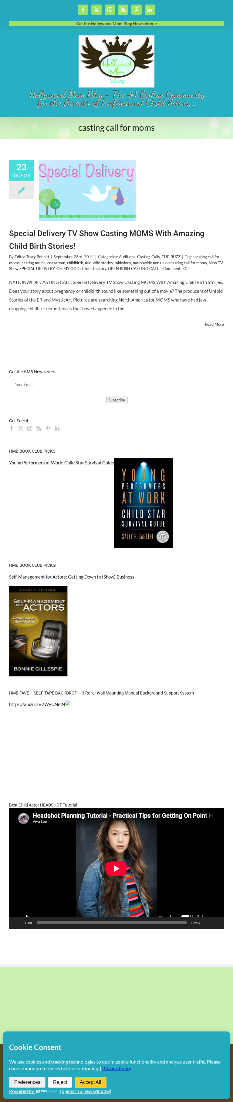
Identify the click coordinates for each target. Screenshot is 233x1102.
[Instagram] (29, 428)
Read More (214, 324)
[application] (116, 868)
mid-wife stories (99, 262)
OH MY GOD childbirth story (81, 268)
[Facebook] (11, 428)
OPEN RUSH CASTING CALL (133, 268)
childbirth (75, 262)
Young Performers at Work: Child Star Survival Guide (61, 462)
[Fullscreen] (216, 923)
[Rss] (38, 428)
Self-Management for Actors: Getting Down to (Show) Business (71, 576)
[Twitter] (20, 428)
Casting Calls (148, 256)
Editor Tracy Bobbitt (32, 256)
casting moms (34, 262)
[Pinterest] (48, 428)
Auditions (127, 256)
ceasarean (56, 262)
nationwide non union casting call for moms (170, 262)
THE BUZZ (171, 256)
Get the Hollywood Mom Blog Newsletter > (116, 23)
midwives (123, 262)
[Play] (17, 923)
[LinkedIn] (57, 428)
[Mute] (206, 923)
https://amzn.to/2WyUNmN (37, 704)
